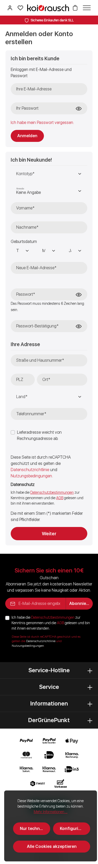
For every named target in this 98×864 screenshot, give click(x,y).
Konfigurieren (73, 828)
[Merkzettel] (20, 8)
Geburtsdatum (24, 241)
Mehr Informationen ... (50, 812)
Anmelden (27, 135)
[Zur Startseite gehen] (48, 7)
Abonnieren (81, 603)
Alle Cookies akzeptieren (52, 846)
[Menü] (85, 8)
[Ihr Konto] (10, 8)
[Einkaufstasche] (75, 8)
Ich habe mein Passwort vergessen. (42, 122)
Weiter (49, 533)
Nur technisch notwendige (35, 828)
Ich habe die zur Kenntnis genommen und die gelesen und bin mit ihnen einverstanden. (50, 622)
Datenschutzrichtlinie (30, 469)
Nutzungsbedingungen (31, 475)
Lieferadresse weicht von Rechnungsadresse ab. (39, 435)
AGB (59, 498)
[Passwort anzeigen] (79, 108)
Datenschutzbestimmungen (52, 492)
